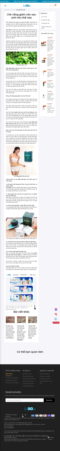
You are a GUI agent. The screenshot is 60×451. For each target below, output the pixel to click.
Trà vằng (8, 187)
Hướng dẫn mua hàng (11, 380)
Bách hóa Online (45, 418)
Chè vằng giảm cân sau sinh (14, 68)
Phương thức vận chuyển (12, 382)
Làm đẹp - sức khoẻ (45, 376)
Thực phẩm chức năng (34, 418)
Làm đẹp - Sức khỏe (21, 418)
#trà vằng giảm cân (23, 306)
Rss (18, 419)
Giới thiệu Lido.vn (27, 374)
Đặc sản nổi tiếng (44, 374)
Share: (31, 306)
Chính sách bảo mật (28, 376)
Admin (16, 275)
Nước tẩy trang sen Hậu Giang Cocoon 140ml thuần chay (50, 109)
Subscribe (49, 400)
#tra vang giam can (23, 307)
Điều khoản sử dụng (28, 381)
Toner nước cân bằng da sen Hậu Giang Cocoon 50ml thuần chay (50, 96)
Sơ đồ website (13, 419)
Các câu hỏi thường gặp (11, 378)
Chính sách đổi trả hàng (29, 378)
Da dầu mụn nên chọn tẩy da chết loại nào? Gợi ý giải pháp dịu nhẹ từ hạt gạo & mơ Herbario (10, 332)
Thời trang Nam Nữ (45, 378)
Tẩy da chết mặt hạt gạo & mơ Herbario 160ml (50, 74)
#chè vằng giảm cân (11, 306)
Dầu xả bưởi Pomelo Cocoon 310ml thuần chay (50, 85)
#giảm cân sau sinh (11, 309)
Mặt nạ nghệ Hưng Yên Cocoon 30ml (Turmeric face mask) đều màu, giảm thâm (50, 61)
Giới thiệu (13, 418)
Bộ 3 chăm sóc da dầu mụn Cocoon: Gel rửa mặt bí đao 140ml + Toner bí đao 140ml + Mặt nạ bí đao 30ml (50, 46)
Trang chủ (7, 9)
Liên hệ (6, 419)
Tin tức (52, 418)
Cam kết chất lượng (28, 386)
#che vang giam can (11, 307)
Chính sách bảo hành (28, 383)
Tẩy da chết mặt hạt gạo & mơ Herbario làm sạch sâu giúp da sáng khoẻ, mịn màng (32, 332)
